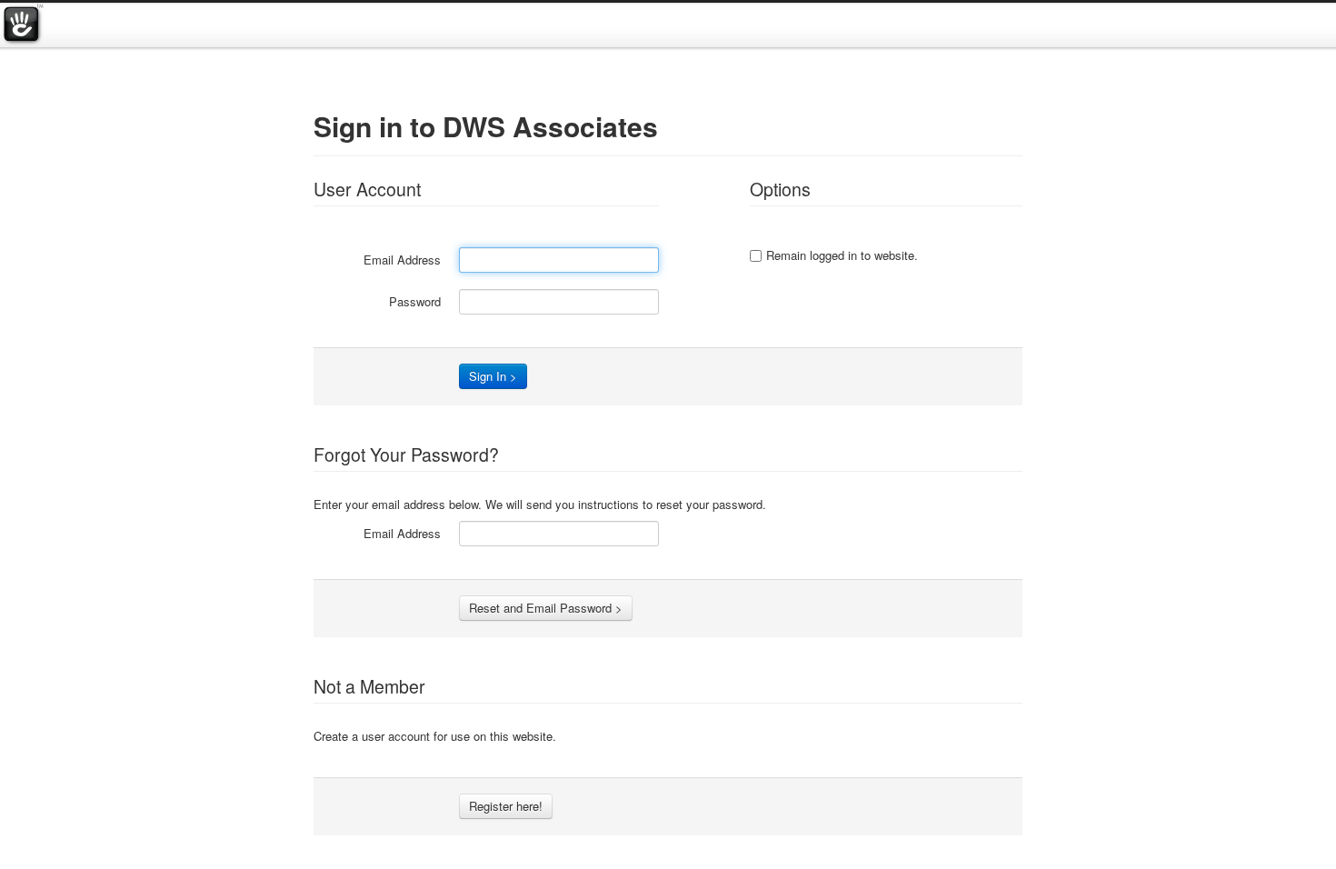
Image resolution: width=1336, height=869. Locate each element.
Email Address (402, 259)
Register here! (506, 805)
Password (415, 301)
